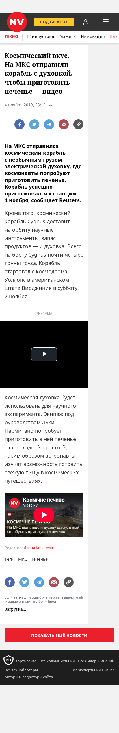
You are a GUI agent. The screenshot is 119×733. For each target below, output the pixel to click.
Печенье (39, 559)
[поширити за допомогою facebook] (19, 124)
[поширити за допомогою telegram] (49, 124)
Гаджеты (67, 36)
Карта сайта (25, 660)
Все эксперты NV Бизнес (92, 669)
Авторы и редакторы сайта (29, 676)
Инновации (93, 36)
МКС (22, 559)
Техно (11, 36)
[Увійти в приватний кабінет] (86, 22)
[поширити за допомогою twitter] (34, 124)
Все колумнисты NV (57, 660)
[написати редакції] (64, 124)
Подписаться (54, 21)
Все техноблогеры (21, 669)
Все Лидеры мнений (96, 660)
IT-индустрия (40, 36)
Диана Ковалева (38, 547)
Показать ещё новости (59, 635)
